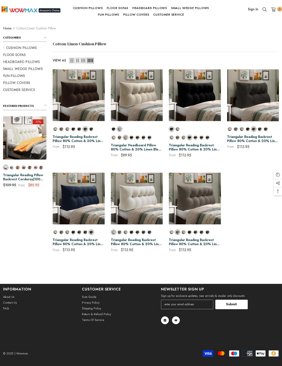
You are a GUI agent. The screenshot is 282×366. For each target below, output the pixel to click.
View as (59, 60)
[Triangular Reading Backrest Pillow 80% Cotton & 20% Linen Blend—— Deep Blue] (79, 199)
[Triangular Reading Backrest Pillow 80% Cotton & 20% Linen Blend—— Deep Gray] (253, 95)
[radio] (5, 167)
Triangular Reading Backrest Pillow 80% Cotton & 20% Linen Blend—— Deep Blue (78, 242)
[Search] (264, 9)
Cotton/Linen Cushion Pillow (36, 28)
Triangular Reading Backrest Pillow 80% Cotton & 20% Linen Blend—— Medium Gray (194, 242)
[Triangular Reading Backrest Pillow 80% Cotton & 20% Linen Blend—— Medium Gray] (195, 199)
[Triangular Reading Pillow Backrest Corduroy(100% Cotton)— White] (24, 138)
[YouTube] (176, 320)
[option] (25, 153)
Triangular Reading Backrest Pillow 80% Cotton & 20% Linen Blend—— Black (194, 147)
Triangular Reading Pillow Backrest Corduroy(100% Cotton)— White (23, 177)
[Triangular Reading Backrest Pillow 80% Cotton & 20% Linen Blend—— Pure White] (137, 199)
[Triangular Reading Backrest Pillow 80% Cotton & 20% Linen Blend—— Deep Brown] (79, 95)
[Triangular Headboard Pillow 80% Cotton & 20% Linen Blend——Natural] (137, 95)
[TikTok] (165, 320)
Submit (231, 304)
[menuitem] (24, 47)
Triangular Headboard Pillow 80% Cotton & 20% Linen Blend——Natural (136, 147)
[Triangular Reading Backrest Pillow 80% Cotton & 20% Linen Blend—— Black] (195, 95)
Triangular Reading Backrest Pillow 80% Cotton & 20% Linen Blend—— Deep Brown (78, 139)
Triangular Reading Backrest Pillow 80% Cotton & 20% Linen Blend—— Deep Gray (253, 139)
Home (7, 28)
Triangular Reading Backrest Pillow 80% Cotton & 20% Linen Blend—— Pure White (136, 242)
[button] (6, 136)
